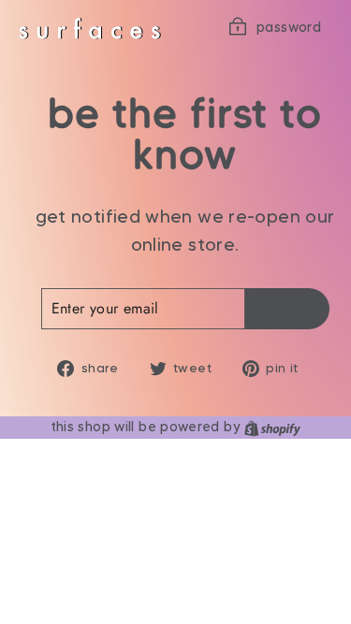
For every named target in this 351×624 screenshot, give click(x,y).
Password (288, 27)
